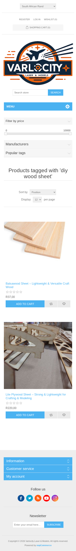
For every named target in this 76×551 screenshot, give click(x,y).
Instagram (55, 498)
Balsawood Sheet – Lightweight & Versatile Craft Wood (37, 285)
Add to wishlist (63, 303)
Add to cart (25, 303)
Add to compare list (51, 303)
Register (24, 19)
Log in (36, 19)
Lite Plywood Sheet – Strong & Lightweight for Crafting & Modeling (36, 396)
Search (56, 92)
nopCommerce (44, 545)
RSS (38, 498)
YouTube (46, 498)
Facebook (21, 498)
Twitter (29, 498)
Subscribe (54, 524)
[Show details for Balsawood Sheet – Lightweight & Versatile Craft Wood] (38, 244)
